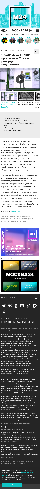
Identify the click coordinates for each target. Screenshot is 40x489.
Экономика (21, 50)
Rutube (22, 305)
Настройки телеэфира (9, 329)
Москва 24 (20, 30)
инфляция (12, 216)
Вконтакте (10, 305)
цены (19, 216)
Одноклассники (16, 305)
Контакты (6, 322)
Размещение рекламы (23, 322)
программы (26, 216)
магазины (4, 219)
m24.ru (7, 334)
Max (34, 305)
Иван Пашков (13, 219)
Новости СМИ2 (6, 259)
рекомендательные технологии (12, 429)
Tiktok (28, 305)
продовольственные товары (11, 221)
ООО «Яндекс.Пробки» (9, 442)
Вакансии (5, 318)
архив (24, 221)
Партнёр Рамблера (7, 458)
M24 (13, 298)
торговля (4, 216)
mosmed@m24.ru (7, 410)
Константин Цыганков (26, 219)
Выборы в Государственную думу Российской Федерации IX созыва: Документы (17, 462)
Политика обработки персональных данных (16, 423)
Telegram (3, 305)
